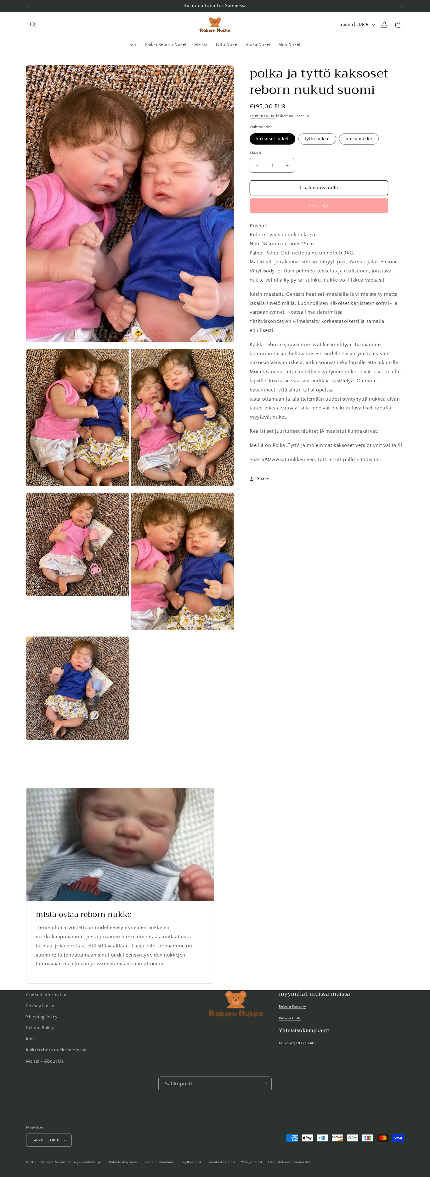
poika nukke (359, 138)
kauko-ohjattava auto (297, 1043)
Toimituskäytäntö (221, 1162)
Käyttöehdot (191, 1162)
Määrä (255, 153)
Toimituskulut (262, 116)
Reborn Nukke (53, 1162)
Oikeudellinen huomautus (289, 1162)
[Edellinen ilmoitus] (28, 6)
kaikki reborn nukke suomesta (57, 1050)
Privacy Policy (40, 1005)
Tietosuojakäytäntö (158, 1162)
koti (30, 1039)
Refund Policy (40, 1028)
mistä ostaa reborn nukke (84, 914)
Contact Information (47, 994)
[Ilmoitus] (402, 6)
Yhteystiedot (251, 1162)
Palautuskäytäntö (123, 1162)
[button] (33, 24)
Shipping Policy (42, 1017)
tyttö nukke (317, 138)
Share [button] (263, 478)
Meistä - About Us (44, 1061)
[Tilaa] (264, 1084)
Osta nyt (319, 206)
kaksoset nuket (272, 138)
